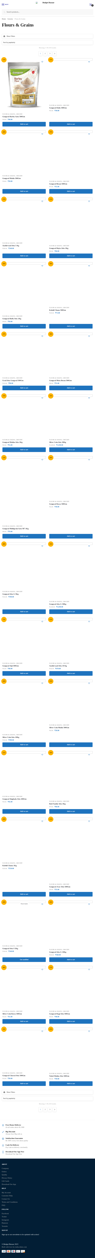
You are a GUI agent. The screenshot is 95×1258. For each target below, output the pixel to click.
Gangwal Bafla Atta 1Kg (11, 319)
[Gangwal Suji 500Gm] (24, 639)
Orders (4, 1172)
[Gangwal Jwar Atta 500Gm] (71, 850)
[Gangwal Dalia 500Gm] (71, 80)
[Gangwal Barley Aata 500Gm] (24, 85)
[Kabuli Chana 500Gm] (71, 283)
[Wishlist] (42, 61)
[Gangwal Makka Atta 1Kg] (24, 415)
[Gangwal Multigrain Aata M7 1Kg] (24, 490)
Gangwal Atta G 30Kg (57, 604)
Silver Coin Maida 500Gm (59, 727)
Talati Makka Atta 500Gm (59, 1076)
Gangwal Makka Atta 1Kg (12, 442)
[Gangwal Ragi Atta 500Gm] (71, 987)
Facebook (5, 1213)
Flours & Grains (8, 114)
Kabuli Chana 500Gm (57, 310)
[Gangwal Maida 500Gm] (24, 152)
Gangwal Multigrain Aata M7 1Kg (15, 529)
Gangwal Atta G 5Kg (10, 594)
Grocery (10, 19)
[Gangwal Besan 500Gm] (71, 155)
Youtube (5, 1226)
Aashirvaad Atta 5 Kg (10, 246)
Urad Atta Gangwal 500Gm (13, 380)
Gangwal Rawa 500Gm (58, 504)
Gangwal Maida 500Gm (11, 178)
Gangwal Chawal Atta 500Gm (13, 1075)
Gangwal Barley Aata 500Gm (13, 116)
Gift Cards (5, 1181)
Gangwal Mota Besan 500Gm (60, 380)
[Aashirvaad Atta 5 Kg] (24, 219)
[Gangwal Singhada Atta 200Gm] (24, 772)
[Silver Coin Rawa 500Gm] (24, 987)
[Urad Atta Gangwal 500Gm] (24, 354)
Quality (4, 1175)
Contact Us (6, 1199)
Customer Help (7, 1196)
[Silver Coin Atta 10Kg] (24, 706)
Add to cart (24, 124)
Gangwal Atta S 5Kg (10, 948)
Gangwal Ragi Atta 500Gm (59, 1014)
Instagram (5, 1220)
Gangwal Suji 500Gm (10, 666)
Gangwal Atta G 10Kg (57, 952)
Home (4, 19)
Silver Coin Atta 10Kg (10, 737)
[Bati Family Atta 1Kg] (71, 775)
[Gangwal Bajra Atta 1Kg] (71, 221)
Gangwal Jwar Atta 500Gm (59, 887)
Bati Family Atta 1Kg (57, 804)
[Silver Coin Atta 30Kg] (71, 415)
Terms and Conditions (10, 1202)
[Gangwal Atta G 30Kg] (71, 571)
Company (5, 1168)
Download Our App (9, 1184)
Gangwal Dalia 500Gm (58, 108)
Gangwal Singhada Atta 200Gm (14, 799)
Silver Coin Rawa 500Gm (12, 1014)
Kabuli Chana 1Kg (9, 865)
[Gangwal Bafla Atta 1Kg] (24, 288)
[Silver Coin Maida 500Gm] (71, 701)
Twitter (4, 1217)
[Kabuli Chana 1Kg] (24, 839)
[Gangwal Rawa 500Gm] (71, 477)
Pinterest (5, 1223)
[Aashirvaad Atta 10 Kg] (71, 639)
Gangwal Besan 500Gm (58, 184)
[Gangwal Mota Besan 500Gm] (71, 354)
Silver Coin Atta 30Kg (57, 442)
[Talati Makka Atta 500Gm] (71, 1049)
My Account (6, 1192)
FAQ (3, 1205)
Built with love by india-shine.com (14, 1247)
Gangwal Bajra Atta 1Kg (58, 248)
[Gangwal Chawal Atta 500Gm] (24, 1049)
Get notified (24, 959)
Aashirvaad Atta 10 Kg (58, 666)
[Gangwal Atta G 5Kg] (24, 566)
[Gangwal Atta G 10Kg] (71, 924)
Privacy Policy (7, 1178)
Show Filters (11, 36)
